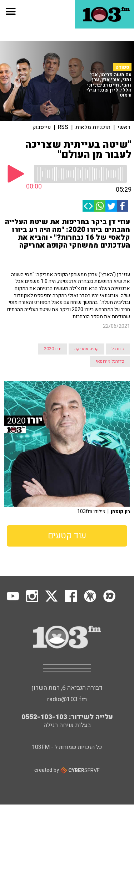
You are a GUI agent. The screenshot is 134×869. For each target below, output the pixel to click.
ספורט (122, 67)
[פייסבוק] (122, 206)
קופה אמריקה (86, 349)
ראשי (124, 127)
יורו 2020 (52, 349)
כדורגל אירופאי (110, 361)
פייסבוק (42, 127)
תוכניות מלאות (92, 127)
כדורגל (117, 349)
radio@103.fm (67, 699)
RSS (63, 127)
